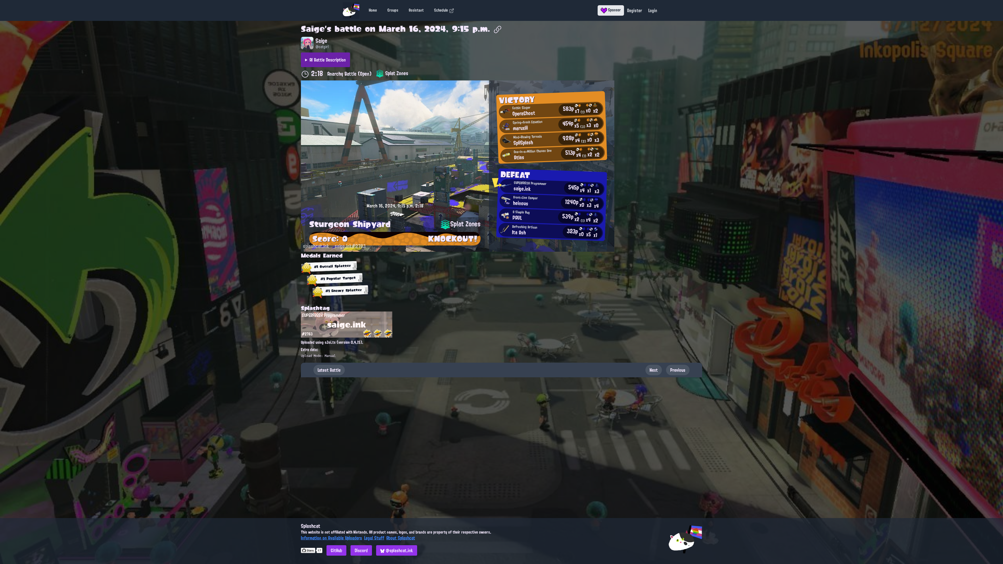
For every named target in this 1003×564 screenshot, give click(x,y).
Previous (677, 370)
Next (654, 370)
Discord (361, 550)
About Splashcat (400, 538)
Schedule (441, 10)
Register (634, 10)
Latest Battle (329, 370)
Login (652, 10)
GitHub (336, 550)
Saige (313, 29)
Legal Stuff (374, 538)
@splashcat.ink (398, 550)
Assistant (416, 10)
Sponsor (614, 10)
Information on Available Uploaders (331, 538)
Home (373, 10)
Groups (392, 10)
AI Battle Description (328, 60)
